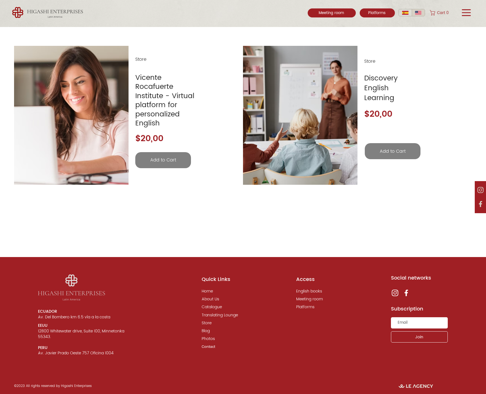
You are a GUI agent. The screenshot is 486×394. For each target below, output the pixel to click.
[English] (418, 12)
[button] (443, 12)
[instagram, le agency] (480, 190)
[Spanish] (405, 12)
